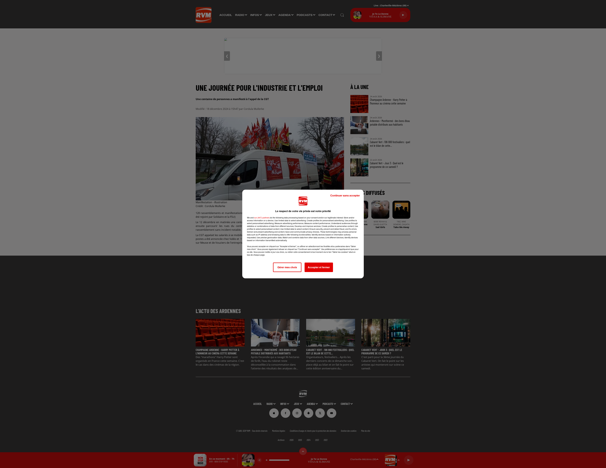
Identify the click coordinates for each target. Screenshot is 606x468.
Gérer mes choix (287, 267)
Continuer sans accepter (345, 195)
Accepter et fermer (319, 267)
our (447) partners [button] (262, 217)
